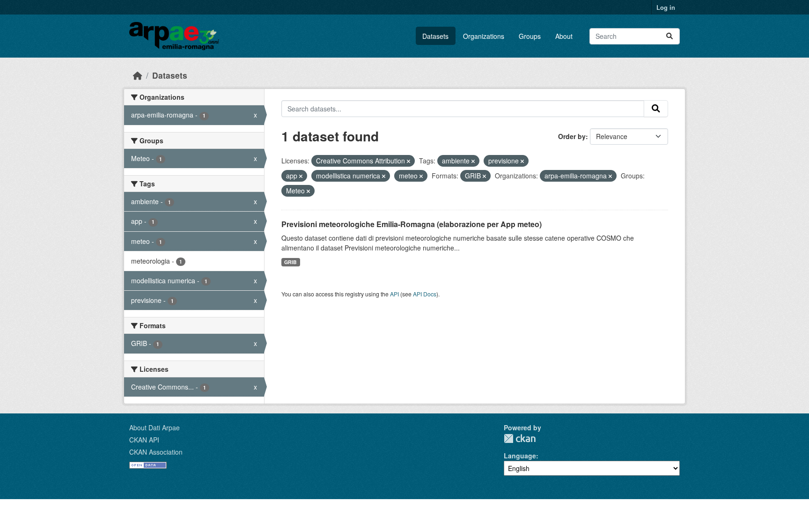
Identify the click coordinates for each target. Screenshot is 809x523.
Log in (665, 7)
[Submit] (669, 36)
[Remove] (408, 161)
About (564, 36)
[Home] (137, 75)
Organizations (483, 36)
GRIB (290, 261)
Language (520, 455)
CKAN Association (156, 452)
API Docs (424, 294)
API (394, 294)
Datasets (435, 36)
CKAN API (144, 439)
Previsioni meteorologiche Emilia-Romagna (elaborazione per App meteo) (411, 224)
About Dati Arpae (154, 427)
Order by (572, 136)
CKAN (520, 438)
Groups (530, 36)
